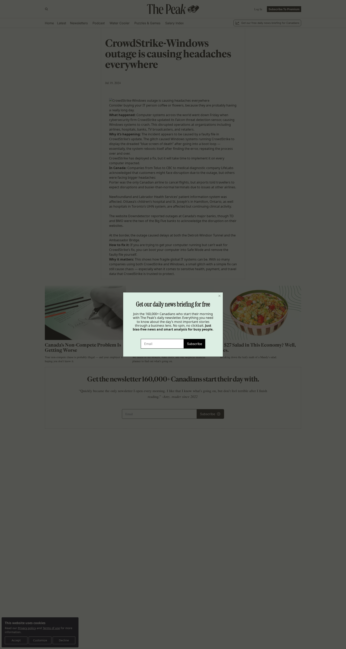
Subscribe (194, 344)
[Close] (219, 295)
